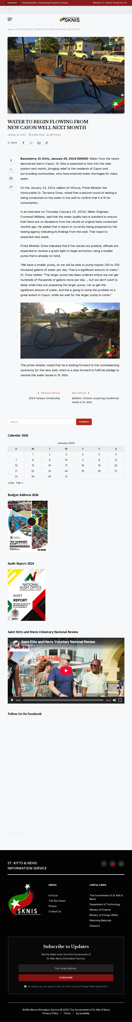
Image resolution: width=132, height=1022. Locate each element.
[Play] (12, 700)
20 (115, 465)
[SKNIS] (70, 19)
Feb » (19, 482)
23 (49, 470)
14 (16, 465)
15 (33, 465)
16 (49, 465)
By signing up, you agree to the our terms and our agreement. (67, 986)
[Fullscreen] (120, 700)
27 (115, 470)
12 (99, 459)
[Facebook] (11, 160)
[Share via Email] (38, 143)
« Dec (11, 482)
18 (83, 465)
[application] (66, 671)
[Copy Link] (46, 143)
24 (66, 470)
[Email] (11, 178)
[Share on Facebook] (23, 143)
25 (82, 470)
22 (32, 470)
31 (66, 476)
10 (66, 459)
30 (49, 476)
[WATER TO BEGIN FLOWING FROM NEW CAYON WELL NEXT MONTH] (66, 75)
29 (32, 476)
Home (11, 29)
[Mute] (114, 700)
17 (66, 465)
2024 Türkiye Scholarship (44, 398)
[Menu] (10, 9)
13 (116, 459)
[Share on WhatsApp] (31, 143)
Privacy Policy (88, 986)
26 (99, 470)
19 (99, 465)
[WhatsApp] (11, 169)
